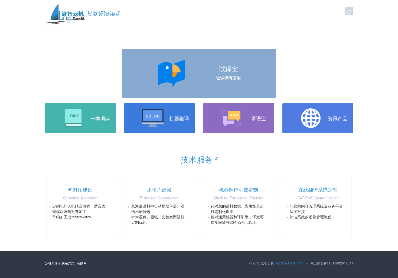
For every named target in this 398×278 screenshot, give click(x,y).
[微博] (349, 11)
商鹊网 (82, 263)
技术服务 (197, 159)
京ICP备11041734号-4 (292, 263)
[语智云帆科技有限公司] (66, 13)
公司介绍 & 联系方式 (59, 263)
